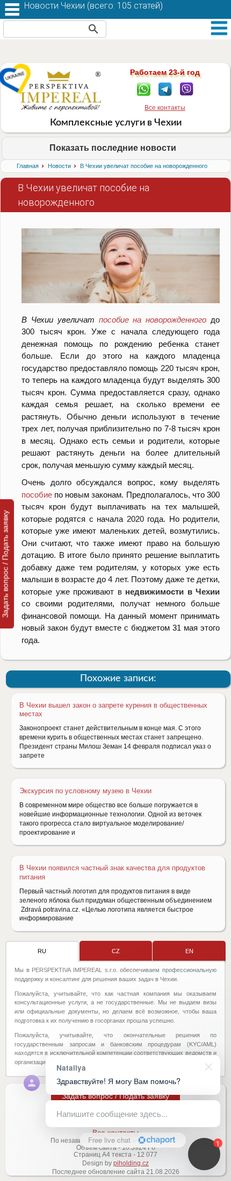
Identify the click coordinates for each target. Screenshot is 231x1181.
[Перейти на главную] (61, 91)
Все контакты (165, 107)
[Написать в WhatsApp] (144, 88)
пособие (36, 494)
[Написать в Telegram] (165, 88)
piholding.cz (131, 1163)
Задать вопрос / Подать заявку (115, 1096)
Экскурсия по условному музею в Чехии (85, 791)
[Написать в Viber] (187, 88)
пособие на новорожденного (153, 319)
